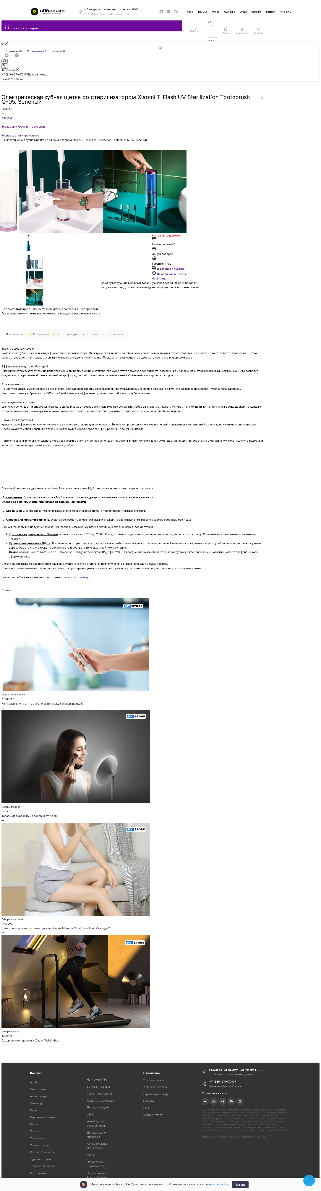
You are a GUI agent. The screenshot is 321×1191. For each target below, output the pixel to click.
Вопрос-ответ (153, 1115)
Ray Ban (202, 11)
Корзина (258, 33)
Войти (226, 33)
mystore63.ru (250, 1130)
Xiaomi (34, 1131)
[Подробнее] (2, 708)
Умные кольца (39, 1145)
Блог (146, 1108)
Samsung (256, 11)
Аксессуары (38, 1096)
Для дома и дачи (98, 1107)
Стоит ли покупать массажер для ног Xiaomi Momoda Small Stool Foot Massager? (55, 928)
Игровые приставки (43, 1117)
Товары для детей (42, 1166)
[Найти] (196, 30)
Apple (190, 11)
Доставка (117, 334)
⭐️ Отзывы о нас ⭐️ (42, 334)
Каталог (36, 1073)
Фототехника (39, 1173)
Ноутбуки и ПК (97, 1079)
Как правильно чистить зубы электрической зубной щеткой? (42, 703)
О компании (151, 1073)
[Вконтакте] (176, 11)
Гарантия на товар (155, 1094)
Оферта (148, 1101)
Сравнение (241, 33)
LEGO (90, 1114)
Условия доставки (155, 1087)
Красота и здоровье (100, 1100)
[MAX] (161, 11)
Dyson (243, 11)
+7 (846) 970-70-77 (24, 74)
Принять (240, 1184)
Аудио (91, 1155)
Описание (12, 334)
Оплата (95, 334)
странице (83, 577)
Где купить (72, 334)
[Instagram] (214, 1101)
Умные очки (38, 1138)
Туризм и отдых (40, 1159)
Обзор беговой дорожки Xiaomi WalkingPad (30, 1040)
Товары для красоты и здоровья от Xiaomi (29, 816)
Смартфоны (38, 1089)
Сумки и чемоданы (99, 1093)
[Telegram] (168, 11)
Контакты (285, 11)
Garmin (34, 1124)
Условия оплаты (153, 1080)
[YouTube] (231, 1101)
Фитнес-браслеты (42, 1152)
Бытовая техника (98, 1086)
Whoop (216, 11)
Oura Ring (229, 11)
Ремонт (270, 11)
